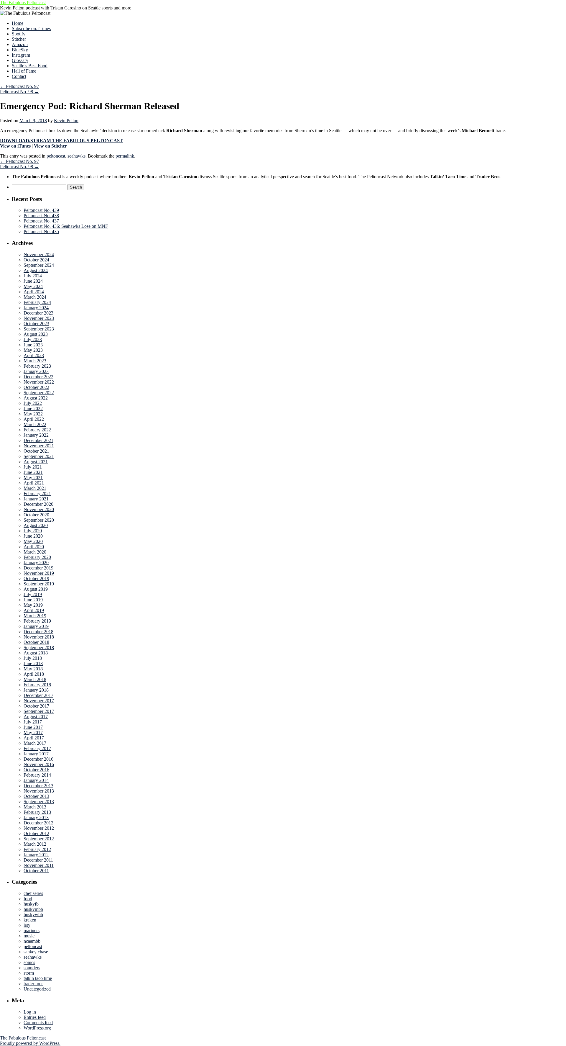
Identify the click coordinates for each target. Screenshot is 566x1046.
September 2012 (39, 838)
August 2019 (36, 589)
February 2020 (37, 557)
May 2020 (33, 541)
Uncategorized (37, 988)
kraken (30, 919)
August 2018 (36, 652)
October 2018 (36, 642)
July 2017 (33, 721)
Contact (19, 76)
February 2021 (37, 493)
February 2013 (37, 812)
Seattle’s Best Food (29, 65)
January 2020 (36, 562)
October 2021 (36, 451)
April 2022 (34, 419)
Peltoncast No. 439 (41, 210)
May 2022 (33, 413)
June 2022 (33, 408)
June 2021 (33, 472)
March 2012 (35, 844)
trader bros (33, 983)
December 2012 (38, 822)
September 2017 (39, 711)
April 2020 (34, 546)
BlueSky (20, 49)
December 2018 (38, 631)
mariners (32, 930)
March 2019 (35, 615)
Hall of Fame (24, 70)
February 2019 (37, 620)
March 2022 (35, 424)
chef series (33, 893)
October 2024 (36, 259)
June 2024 (33, 281)
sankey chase (36, 951)
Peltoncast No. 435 (41, 231)
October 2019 (36, 578)
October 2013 (36, 796)
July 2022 (33, 403)
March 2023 (35, 360)
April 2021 (34, 482)
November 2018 (39, 636)
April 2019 (34, 610)
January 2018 (36, 690)
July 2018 (33, 658)
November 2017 (39, 700)
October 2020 (36, 514)
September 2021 (39, 456)
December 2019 (38, 567)
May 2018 (33, 668)
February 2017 (37, 748)
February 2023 (37, 366)
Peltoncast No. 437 (41, 220)
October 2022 (36, 387)
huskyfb (31, 903)
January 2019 (36, 626)
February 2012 (37, 849)
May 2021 (33, 477)
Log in (30, 1011)
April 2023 (34, 355)
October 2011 (36, 870)
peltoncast (56, 155)
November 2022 (39, 381)
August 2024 (36, 270)
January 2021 (36, 498)
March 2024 (35, 296)
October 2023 (36, 323)
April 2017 (34, 737)
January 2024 (36, 307)
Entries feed (35, 1017)
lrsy (27, 925)
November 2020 (39, 509)
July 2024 (33, 275)
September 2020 (39, 520)
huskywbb (33, 914)
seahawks (76, 155)
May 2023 (33, 350)
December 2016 (38, 759)
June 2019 (33, 599)
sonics (29, 962)
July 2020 (33, 530)
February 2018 (37, 684)
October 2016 (36, 769)
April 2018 (34, 674)
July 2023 (33, 339)
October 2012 (36, 833)
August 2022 (36, 397)
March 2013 (35, 806)
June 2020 (33, 535)
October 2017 (36, 705)
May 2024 (33, 286)
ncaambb (32, 941)
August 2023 (36, 334)
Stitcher (19, 39)
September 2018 (39, 647)
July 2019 (33, 594)
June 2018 (33, 663)
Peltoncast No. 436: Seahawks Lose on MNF (66, 226)
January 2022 (36, 435)
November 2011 (39, 865)
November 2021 (39, 445)
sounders (32, 967)
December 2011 (38, 859)
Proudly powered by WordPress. (30, 1043)
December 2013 (38, 785)
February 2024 (37, 302)
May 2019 (33, 605)
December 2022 (38, 376)
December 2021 (38, 440)
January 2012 (36, 854)
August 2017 (36, 716)
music (29, 935)
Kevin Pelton (66, 120)
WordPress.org (37, 1027)
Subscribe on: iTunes (31, 28)
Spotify (18, 33)
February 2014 (37, 774)
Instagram (21, 55)
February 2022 (37, 429)
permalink (125, 155)
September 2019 (39, 583)
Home (17, 23)
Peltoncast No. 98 (19, 91)
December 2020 (38, 504)
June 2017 (33, 727)
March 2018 (35, 679)
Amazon (20, 44)
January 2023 (36, 371)
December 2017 (38, 695)
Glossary (20, 60)
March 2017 (35, 743)
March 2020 (35, 551)
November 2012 (39, 828)
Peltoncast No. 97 (19, 86)
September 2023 (39, 328)
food (28, 898)
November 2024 (39, 254)
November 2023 (39, 318)
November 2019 (39, 573)
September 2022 (39, 392)
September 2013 (39, 801)
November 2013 (39, 790)
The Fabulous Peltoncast (23, 2)
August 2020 (36, 525)
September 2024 (39, 265)
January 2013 (36, 817)
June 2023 (33, 344)
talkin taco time (38, 978)
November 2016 (39, 764)
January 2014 (36, 780)
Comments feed (38, 1022)
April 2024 (34, 291)
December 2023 (38, 312)
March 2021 (35, 488)
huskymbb (33, 909)
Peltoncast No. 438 (41, 215)
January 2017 (36, 753)
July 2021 (33, 466)
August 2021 (36, 461)
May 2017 (33, 732)
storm (29, 972)
